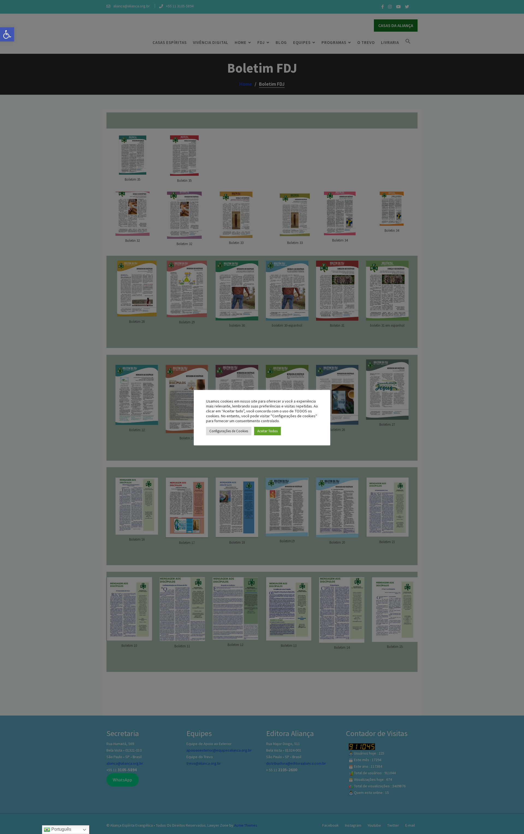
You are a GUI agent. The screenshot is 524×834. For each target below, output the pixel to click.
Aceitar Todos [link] (267, 431)
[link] (7, 34)
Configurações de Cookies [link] (228, 431)
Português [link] (60, 829)
